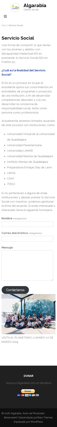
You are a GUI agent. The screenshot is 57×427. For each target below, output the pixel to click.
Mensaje (7, 247)
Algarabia (35, 5)
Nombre (14, 218)
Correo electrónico (22, 233)
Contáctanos (15, 290)
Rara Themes (45, 417)
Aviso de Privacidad (33, 413)
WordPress (37, 421)
